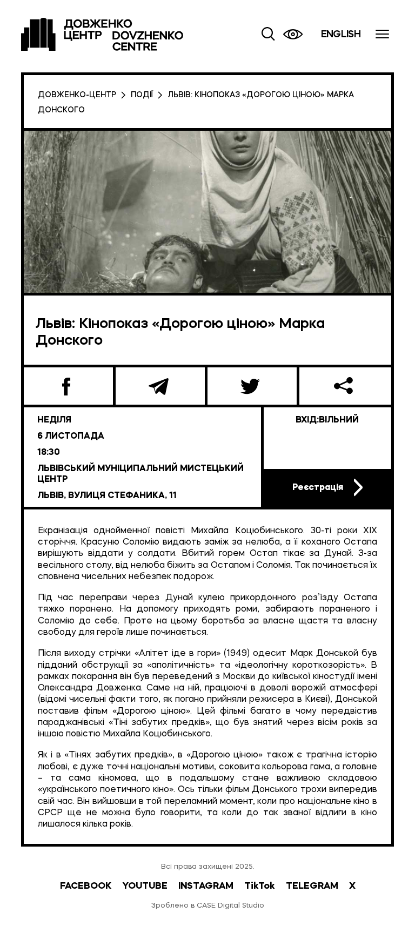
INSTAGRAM (205, 886)
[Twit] (252, 386)
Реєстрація (317, 488)
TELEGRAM (312, 886)
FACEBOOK (85, 886)
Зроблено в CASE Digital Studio (207, 905)
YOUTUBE (145, 886)
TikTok (259, 886)
